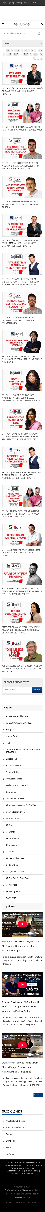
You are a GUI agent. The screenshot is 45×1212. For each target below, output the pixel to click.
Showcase (16, 1173)
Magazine (10, 1154)
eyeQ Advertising (22, 1197)
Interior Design (12, 736)
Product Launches (14, 779)
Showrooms (11, 792)
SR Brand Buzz (12, 818)
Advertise (18, 3)
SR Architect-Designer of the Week (22, 805)
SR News (10, 852)
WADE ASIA (11, 898)
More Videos (38, 1095)
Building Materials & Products (19, 723)
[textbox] (20, 33)
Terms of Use (16, 1168)
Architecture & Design (15, 1121)
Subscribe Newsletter (28, 1162)
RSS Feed (28, 1173)
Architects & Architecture (17, 716)
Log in (4, 3)
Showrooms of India (15, 798)
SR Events (10, 832)
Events (9, 1134)
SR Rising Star (12, 865)
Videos (9, 1147)
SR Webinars (11, 885)
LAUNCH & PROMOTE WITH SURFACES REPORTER (24, 751)
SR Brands (10, 825)
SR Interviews (12, 845)
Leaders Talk (11, 759)
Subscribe (26, 3)
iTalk (8, 743)
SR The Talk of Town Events (18, 878)
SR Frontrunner (12, 838)
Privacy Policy (32, 1170)
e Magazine (11, 729)
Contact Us (11, 1162)
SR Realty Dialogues (15, 858)
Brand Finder (11, 1141)
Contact (33, 3)
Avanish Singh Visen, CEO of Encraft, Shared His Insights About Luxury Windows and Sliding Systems (21, 1006)
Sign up (10, 3)
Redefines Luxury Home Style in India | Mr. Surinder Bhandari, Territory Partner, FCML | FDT (21, 946)
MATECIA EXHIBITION (16, 765)
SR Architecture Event (15, 812)
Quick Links (12, 1112)
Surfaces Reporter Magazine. (18, 1190)
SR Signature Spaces (15, 871)
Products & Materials (15, 1127)
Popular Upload (13, 772)
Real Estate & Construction (18, 785)
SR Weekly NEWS (13, 891)
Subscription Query (15, 1170)
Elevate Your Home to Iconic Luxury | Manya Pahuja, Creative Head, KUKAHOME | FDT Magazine (21, 1067)
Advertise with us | (23, 1202)
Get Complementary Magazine (18, 1165)
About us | (10, 1202)
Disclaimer (29, 1168)
